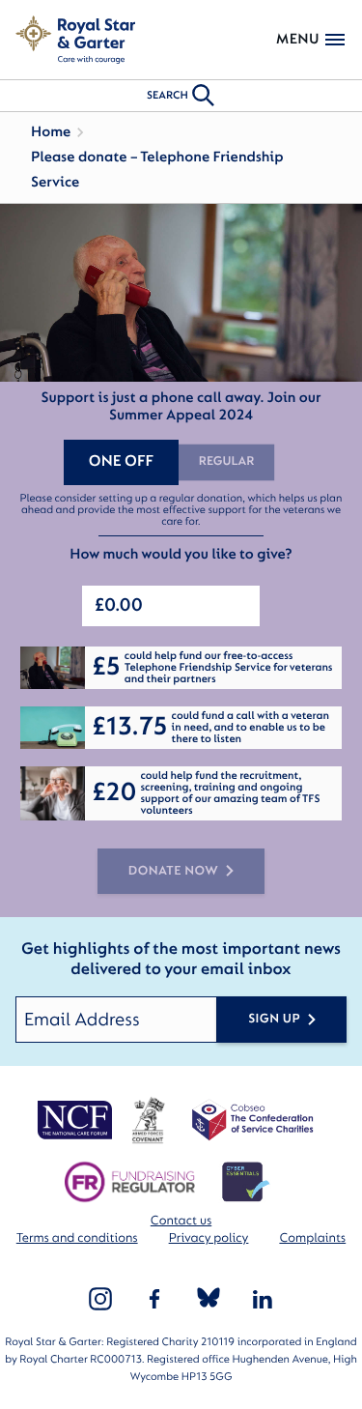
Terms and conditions (77, 1238)
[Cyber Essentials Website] (246, 1182)
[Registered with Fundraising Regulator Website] (130, 1182)
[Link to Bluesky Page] (208, 1299)
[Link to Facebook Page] (154, 1299)
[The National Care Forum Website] (76, 1120)
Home (50, 132)
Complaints (312, 1238)
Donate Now (173, 871)
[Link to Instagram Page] (100, 1299)
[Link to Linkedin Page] (262, 1299)
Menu (298, 39)
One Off (121, 462)
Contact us (181, 1221)
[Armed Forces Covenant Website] (147, 1120)
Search (167, 95)
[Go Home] (75, 39)
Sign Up (274, 1019)
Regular (227, 462)
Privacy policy (209, 1238)
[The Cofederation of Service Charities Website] (252, 1120)
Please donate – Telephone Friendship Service (157, 169)
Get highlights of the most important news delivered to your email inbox (181, 960)
